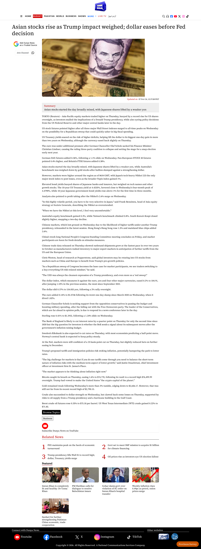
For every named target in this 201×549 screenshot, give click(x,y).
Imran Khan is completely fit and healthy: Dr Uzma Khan (55, 488)
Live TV (102, 16)
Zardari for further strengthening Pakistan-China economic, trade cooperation (54, 520)
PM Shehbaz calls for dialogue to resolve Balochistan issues (83, 488)
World (60, 16)
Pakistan (49, 16)
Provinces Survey (188, 544)
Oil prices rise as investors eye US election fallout (133, 456)
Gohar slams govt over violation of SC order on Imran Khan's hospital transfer (114, 489)
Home (28, 16)
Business (71, 16)
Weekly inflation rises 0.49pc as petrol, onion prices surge (143, 488)
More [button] (91, 16)
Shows (82, 16)
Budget (37, 16)
